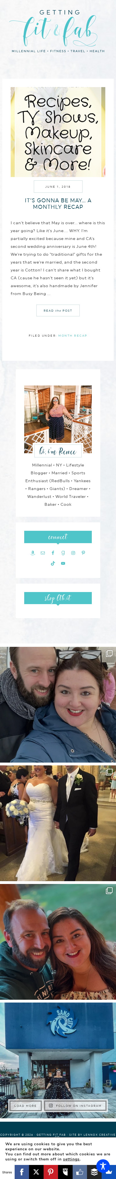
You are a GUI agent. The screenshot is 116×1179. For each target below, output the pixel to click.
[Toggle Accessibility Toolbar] (103, 1166)
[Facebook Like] (80, 1172)
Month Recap (73, 335)
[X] (36, 1172)
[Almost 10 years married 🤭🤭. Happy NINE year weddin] (58, 823)
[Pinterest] (51, 1172)
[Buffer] (94, 1172)
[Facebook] (22, 1172)
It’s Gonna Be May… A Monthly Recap (58, 203)
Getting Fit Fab (58, 30)
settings (71, 1159)
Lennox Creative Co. (85, 1136)
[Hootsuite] (65, 1172)
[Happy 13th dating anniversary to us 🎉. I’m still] (58, 705)
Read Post (58, 310)
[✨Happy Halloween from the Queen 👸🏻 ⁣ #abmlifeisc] (58, 1060)
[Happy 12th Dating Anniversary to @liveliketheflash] (58, 942)
